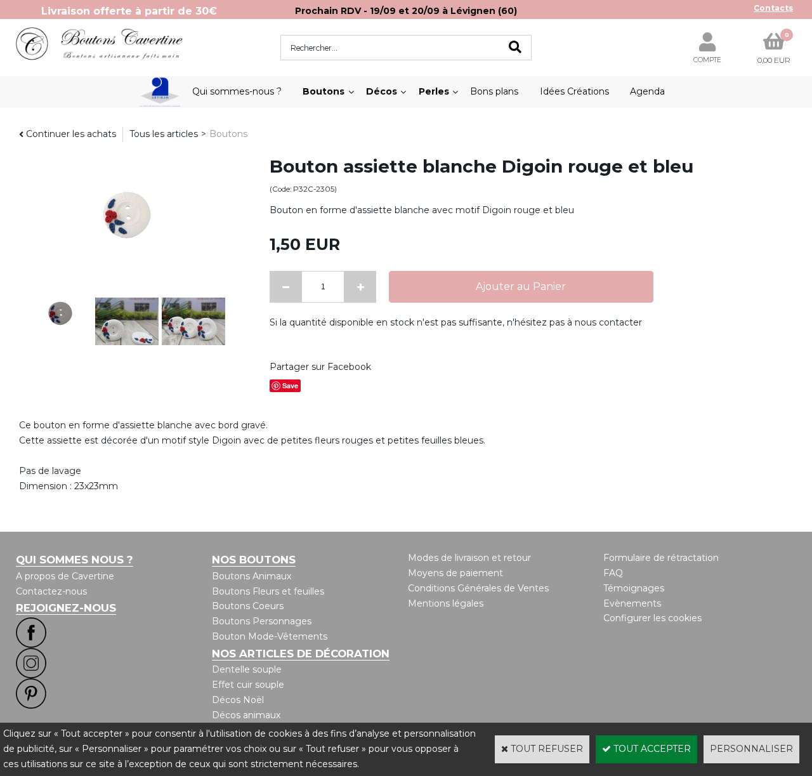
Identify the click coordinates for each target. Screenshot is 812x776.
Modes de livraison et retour (469, 557)
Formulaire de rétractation (661, 557)
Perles (434, 91)
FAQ (613, 573)
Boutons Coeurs (248, 606)
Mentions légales (445, 603)
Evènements (632, 603)
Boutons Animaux (251, 576)
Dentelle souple (247, 669)
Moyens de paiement (455, 573)
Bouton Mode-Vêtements (269, 636)
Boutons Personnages (261, 621)
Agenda (647, 91)
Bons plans (494, 91)
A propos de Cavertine (65, 576)
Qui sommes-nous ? (237, 91)
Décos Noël (238, 700)
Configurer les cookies (652, 618)
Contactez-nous (51, 591)
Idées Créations (574, 91)
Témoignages (633, 588)
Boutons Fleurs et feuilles (268, 591)
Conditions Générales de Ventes (478, 588)
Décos (381, 91)
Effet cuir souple (248, 684)
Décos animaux (246, 715)
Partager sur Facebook (320, 366)
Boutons (323, 91)
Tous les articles (163, 134)
